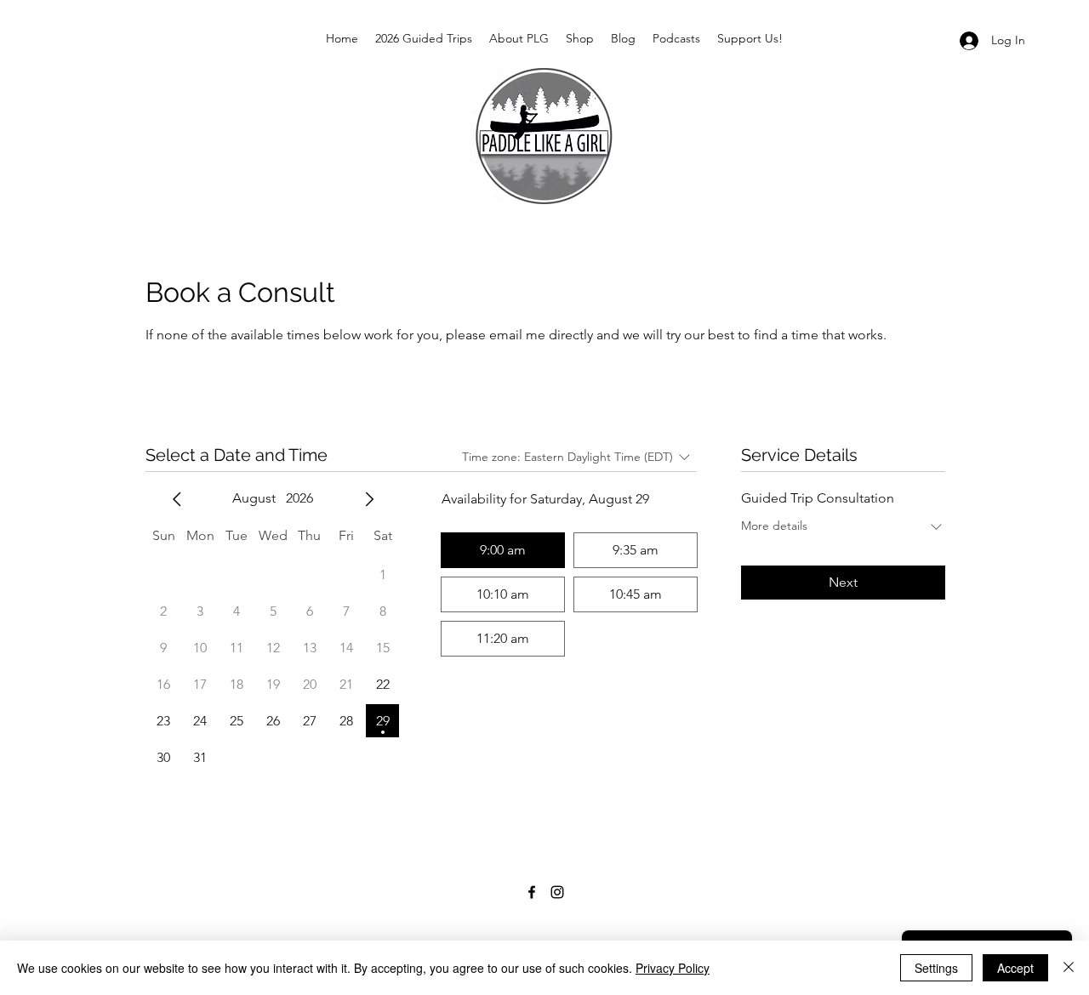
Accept (1015, 967)
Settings (936, 967)
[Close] (1068, 967)
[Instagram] (557, 892)
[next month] (369, 499)
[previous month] (177, 499)
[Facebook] (531, 892)
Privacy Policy (673, 967)
